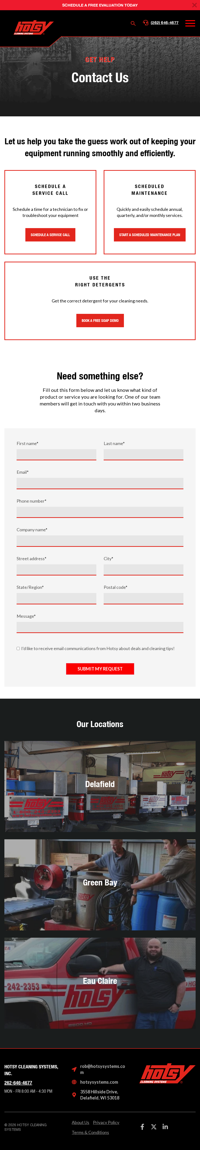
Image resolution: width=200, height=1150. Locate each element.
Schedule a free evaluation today (100, 5)
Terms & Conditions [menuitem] (90, 1132)
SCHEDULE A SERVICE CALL (50, 235)
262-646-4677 (18, 1082)
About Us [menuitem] (80, 1122)
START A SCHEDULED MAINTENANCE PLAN (149, 235)
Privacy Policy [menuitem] (106, 1122)
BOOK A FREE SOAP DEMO (100, 320)
